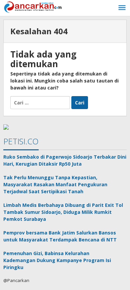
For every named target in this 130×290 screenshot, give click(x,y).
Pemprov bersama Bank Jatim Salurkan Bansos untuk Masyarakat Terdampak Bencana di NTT (60, 236)
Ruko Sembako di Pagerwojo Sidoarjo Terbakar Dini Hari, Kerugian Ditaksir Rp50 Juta (64, 160)
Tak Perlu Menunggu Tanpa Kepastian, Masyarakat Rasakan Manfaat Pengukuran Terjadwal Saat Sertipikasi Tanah (55, 184)
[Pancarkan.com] (33, 6)
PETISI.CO (21, 141)
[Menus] (122, 8)
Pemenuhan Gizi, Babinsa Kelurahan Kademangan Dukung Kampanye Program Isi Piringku (57, 260)
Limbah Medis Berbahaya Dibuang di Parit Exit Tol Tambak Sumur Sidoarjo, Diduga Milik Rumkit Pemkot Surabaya (63, 212)
